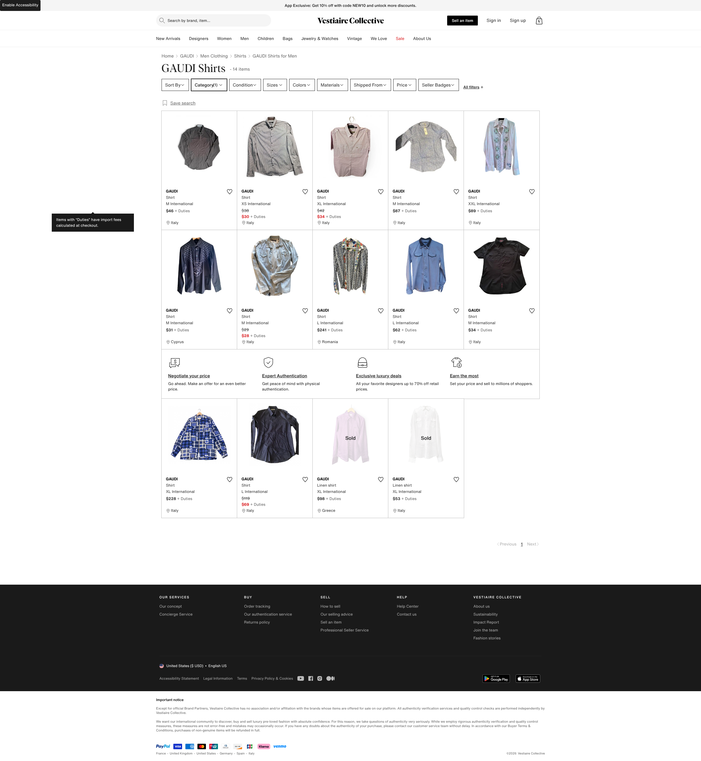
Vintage (354, 39)
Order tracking (257, 606)
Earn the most (464, 375)
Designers (198, 39)
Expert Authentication (284, 375)
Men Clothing (214, 56)
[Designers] (213, 38)
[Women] (236, 38)
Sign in (494, 20)
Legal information (217, 678)
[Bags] (297, 38)
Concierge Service (176, 614)
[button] (539, 20)
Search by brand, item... (189, 20)
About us (481, 606)
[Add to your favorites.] (229, 191)
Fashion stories (487, 638)
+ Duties (182, 211)
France (161, 753)
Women (224, 39)
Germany (226, 753)
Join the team (485, 630)
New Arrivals (168, 39)
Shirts (240, 56)
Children (266, 39)
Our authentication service (268, 614)
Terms (242, 678)
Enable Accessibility (20, 5)
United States (206, 753)
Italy (252, 753)
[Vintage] (366, 38)
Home (168, 56)
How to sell (330, 606)
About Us (422, 39)
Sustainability (485, 614)
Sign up (518, 20)
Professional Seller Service (344, 630)
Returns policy (257, 622)
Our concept (170, 606)
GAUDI (187, 56)
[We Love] (391, 38)
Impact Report (486, 622)
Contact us (407, 614)
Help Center (408, 606)
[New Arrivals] (184, 38)
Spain (241, 753)
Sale (400, 39)
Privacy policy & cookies (272, 678)
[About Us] (435, 38)
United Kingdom (181, 753)
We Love (379, 39)
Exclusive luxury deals (378, 375)
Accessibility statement (179, 678)
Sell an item (462, 20)
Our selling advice (336, 614)
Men (244, 39)
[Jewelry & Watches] (342, 38)
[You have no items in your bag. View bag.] (539, 20)
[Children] (278, 38)
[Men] (253, 38)
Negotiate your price (189, 375)
